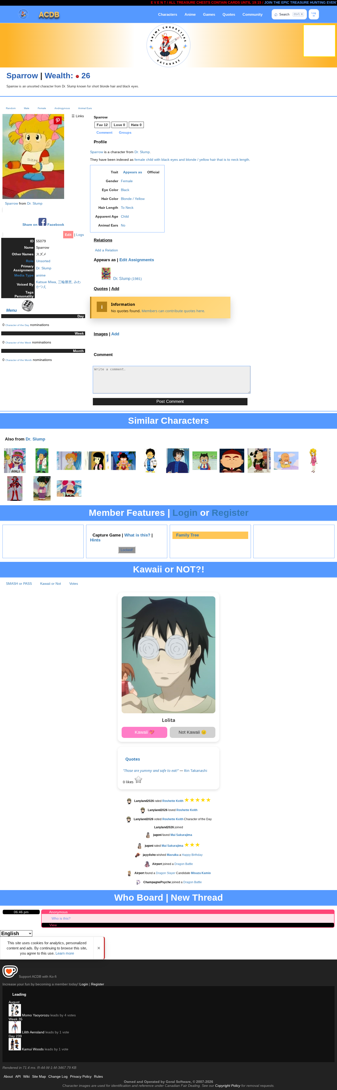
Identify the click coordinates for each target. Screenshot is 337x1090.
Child (125, 216)
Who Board (138, 898)
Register (230, 513)
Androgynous (62, 108)
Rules (98, 1076)
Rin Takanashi (195, 770)
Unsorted (43, 261)
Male (26, 108)
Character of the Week (18, 342)
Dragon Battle (183, 864)
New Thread (197, 898)
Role (30, 261)
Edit (68, 235)
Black (125, 190)
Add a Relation (106, 250)
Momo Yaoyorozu (35, 1015)
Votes (73, 584)
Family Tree (187, 535)
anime (41, 275)
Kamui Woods (32, 1049)
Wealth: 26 (67, 75)
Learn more (65, 953)
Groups (125, 132)
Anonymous (58, 912)
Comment (104, 132)
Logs (80, 235)
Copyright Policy (227, 1086)
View (53, 925)
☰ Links (78, 116)
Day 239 (15, 1036)
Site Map (39, 1076)
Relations (103, 240)
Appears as (132, 172)
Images (101, 334)
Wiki (26, 1076)
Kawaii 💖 (144, 732)
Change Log (58, 1076)
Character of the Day (17, 325)
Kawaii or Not (50, 584)
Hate (136, 125)
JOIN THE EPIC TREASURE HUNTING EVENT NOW (286, 2)
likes (128, 782)
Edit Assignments (136, 260)
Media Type (24, 275)
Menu (11, 310)
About (8, 1076)
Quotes (229, 14)
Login (185, 513)
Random (11, 108)
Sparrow (22, 75)
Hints (95, 540)
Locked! (127, 550)
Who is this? (61, 918)
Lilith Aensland (32, 1032)
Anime (190, 14)
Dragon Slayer (165, 873)
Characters (167, 14)
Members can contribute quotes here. (173, 311)
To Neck (127, 208)
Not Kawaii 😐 (192, 732)
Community (252, 14)
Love (119, 125)
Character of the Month (18, 360)
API (18, 1076)
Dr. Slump (34, 203)
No (123, 225)
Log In (314, 14)
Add (115, 288)
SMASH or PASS (19, 584)
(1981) (136, 279)
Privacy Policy (81, 1076)
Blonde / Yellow (133, 199)
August (14, 1002)
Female (42, 108)
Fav (102, 125)
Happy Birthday (192, 855)
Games (209, 14)
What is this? (137, 535)
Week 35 (15, 1019)
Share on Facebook (43, 225)
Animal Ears (85, 108)
